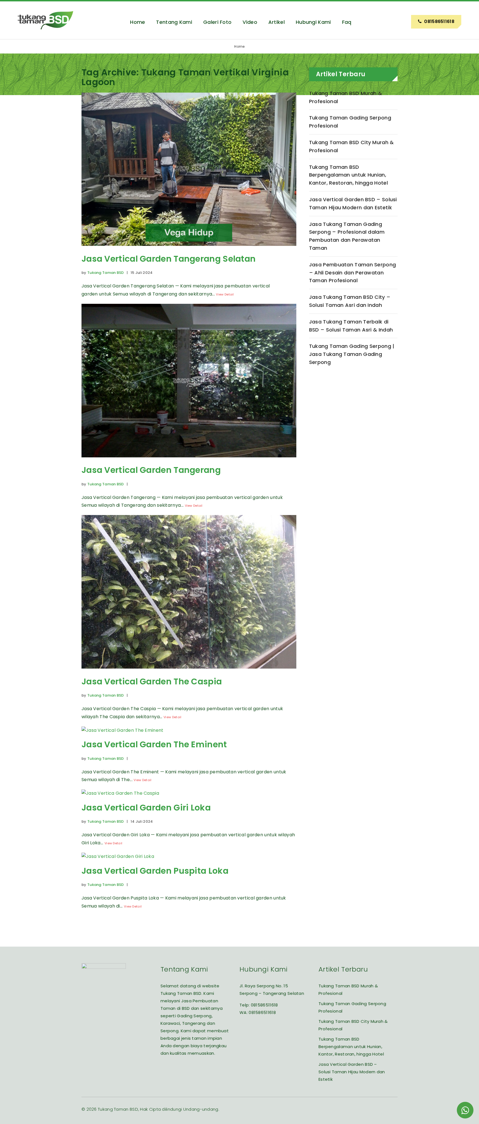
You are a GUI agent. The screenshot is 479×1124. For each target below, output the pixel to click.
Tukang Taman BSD (105, 272)
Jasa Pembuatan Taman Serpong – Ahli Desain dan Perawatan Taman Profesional (352, 272)
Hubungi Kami (313, 22)
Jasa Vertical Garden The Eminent (154, 744)
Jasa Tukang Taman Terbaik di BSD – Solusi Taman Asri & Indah (351, 325)
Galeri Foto (217, 22)
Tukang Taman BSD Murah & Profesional (345, 97)
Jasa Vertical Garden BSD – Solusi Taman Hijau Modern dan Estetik (353, 203)
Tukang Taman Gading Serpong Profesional (350, 121)
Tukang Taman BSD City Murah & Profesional (351, 146)
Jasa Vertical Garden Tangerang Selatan (168, 259)
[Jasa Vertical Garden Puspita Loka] (117, 856)
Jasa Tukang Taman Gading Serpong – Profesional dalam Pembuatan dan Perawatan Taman (346, 236)
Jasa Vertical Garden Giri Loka (146, 808)
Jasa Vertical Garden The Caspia (151, 681)
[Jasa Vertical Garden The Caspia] (188, 672)
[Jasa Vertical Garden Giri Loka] (120, 793)
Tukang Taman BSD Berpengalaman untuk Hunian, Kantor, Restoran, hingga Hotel (348, 175)
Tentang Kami (174, 22)
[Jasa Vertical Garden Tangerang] (188, 461)
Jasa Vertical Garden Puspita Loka (154, 871)
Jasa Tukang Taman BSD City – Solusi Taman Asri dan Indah (349, 301)
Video (250, 22)
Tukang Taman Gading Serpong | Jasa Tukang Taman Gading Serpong (351, 354)
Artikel (276, 22)
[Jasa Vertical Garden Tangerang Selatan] (188, 250)
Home (137, 22)
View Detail (225, 294)
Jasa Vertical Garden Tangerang (151, 470)
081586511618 (264, 1005)
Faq (346, 22)
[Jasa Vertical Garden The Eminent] (122, 730)
